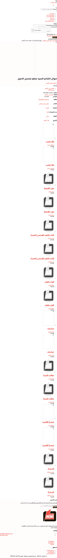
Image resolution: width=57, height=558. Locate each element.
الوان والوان (49, 282)
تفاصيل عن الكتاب (49, 88)
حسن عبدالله (50, 472)
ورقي (47, 116)
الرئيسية (52, 13)
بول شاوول (51, 238)
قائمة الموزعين (50, 16)
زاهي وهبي (51, 378)
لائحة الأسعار (51, 552)
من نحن (52, 18)
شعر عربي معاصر (47, 40)
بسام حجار (51, 191)
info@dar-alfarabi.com (6, 533)
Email (55, 505)
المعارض (51, 19)
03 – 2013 (46, 120)
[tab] (27, 88)
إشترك (54, 507)
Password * (54, 27)
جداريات (50, 328)
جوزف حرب (51, 425)
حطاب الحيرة (48, 375)
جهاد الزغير (51, 285)
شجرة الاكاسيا (48, 422)
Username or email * (51, 25)
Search (55, 9)
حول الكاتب (51, 90)
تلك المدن (50, 141)
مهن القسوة (49, 188)
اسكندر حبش (50, 145)
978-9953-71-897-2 (44, 99)
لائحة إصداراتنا (50, 15)
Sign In (54, 37)
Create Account (52, 39)
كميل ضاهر (51, 332)
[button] (56, 1)
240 (48, 112)
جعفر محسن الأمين (51, 83)
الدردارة (51, 469)
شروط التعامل (50, 550)
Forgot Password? (52, 36)
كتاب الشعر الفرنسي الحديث (42, 235)
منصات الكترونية (49, 21)
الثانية (47, 108)
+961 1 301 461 (4, 535)
